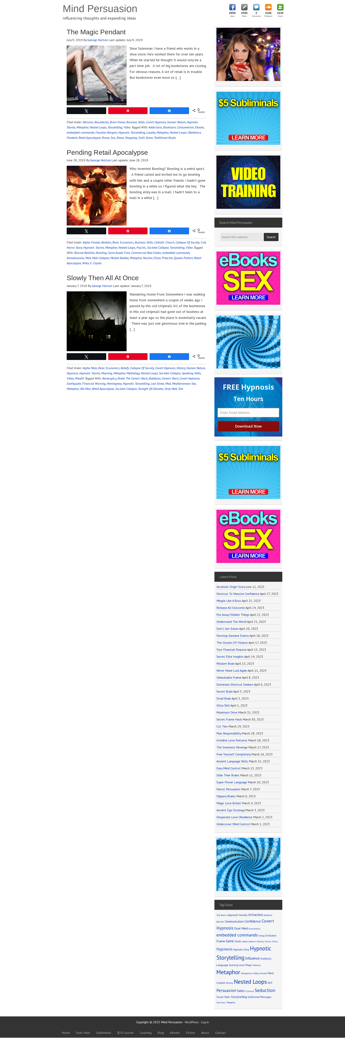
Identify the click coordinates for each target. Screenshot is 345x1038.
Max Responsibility (228, 733)
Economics (254, 928)
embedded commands (80, 132)
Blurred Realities (84, 253)
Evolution (271, 935)
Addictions (155, 127)
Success (220, 1002)
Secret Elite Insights (230, 656)
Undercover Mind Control (233, 824)
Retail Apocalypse (89, 138)
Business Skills (135, 122)
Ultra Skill (223, 705)
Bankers (106, 242)
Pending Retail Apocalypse (107, 152)
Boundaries (101, 122)
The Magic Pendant (96, 32)
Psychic (141, 247)
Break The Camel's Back (133, 378)
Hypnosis (72, 373)
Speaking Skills (191, 373)
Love (242, 965)
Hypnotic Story (241, 949)
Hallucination (249, 941)
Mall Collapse (100, 258)
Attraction (255, 915)
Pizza (157, 258)
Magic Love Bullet (228, 803)
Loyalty (150, 132)
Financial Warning (94, 383)
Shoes (120, 138)
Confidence (253, 921)
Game (230, 941)
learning (233, 965)
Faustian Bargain (106, 132)
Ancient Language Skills (232, 761)
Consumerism (185, 127)
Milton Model (260, 973)
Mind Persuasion (100, 8)
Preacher (167, 258)
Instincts (265, 958)
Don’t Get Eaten (227, 629)
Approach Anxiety (237, 915)
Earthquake (74, 383)
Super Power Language (231, 782)
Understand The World (231, 622)
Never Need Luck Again (231, 670)
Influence (252, 958)
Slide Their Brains (227, 775)
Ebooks (199, 127)
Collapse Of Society (187, 242)
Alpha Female (91, 242)
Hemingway (114, 383)
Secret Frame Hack (229, 719)
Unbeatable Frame (228, 677)
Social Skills (223, 997)
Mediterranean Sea (184, 383)
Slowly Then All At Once (103, 278)
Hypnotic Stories (93, 247)
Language (222, 965)
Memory (257, 965)
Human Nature (176, 122)
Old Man (85, 389)
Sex (113, 138)
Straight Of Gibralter (150, 389)
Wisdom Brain (225, 663)
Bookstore (169, 127)
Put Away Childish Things (232, 615)
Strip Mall (171, 389)
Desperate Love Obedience (234, 817)
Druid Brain (223, 698)
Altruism (88, 122)
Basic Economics (123, 242)
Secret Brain (224, 691)
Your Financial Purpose (231, 650)
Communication (234, 921)
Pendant (72, 138)
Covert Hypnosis (156, 122)
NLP (270, 983)
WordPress (192, 1022)
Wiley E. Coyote (91, 263)
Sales (241, 991)
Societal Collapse (158, 247)
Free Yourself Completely (233, 754)
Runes (105, 138)
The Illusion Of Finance (232, 643)
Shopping (131, 138)
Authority (268, 915)
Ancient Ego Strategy (230, 810)
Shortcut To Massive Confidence (237, 594)
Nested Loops (98, 127)
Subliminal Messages (260, 997)
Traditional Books (165, 138)
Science (249, 991)
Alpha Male (90, 368)
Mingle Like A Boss (228, 601)
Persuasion (226, 990)
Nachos (147, 258)
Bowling (101, 253)
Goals (238, 941)
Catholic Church (164, 242)
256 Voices (221, 915)
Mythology (133, 373)
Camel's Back (170, 378)
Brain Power (117, 122)
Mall (88, 258)
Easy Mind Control (228, 768)
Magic (249, 965)
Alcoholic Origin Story (230, 587)
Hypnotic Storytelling (131, 132)
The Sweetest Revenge (232, 747)
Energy (262, 935)
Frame (220, 941)
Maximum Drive (226, 712)
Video (127, 127)
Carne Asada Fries (119, 253)
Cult (203, 242)
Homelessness (75, 258)
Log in (205, 1022)
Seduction (265, 990)
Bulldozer (155, 378)
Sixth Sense (145, 138)
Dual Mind (241, 928)
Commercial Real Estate (146, 253)
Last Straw (157, 383)
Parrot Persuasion (228, 789)
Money (229, 982)
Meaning (106, 373)
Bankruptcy (109, 378)
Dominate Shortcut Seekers (234, 684)
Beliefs (125, 368)
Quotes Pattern (183, 258)
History (180, 368)
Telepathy (230, 1002)
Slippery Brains (226, 796)
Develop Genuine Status (232, 636)
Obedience (194, 132)
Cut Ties (222, 726)
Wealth (79, 378)
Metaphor (82, 127)
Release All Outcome (230, 608)
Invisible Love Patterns (231, 740)
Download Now (248, 426)
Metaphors (247, 973)
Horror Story (74, 247)
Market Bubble (119, 258)
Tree (180, 389)
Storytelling (115, 127)
